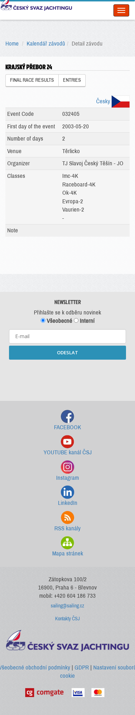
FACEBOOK (67, 427)
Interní (86, 321)
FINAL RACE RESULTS (32, 80)
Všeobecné (58, 321)
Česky (104, 101)
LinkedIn (67, 503)
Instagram (67, 478)
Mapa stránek (67, 553)
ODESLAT (67, 352)
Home (12, 44)
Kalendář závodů (46, 44)
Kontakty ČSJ (67, 618)
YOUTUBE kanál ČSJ (68, 452)
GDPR (82, 667)
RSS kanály (67, 528)
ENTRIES (72, 80)
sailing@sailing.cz (67, 606)
